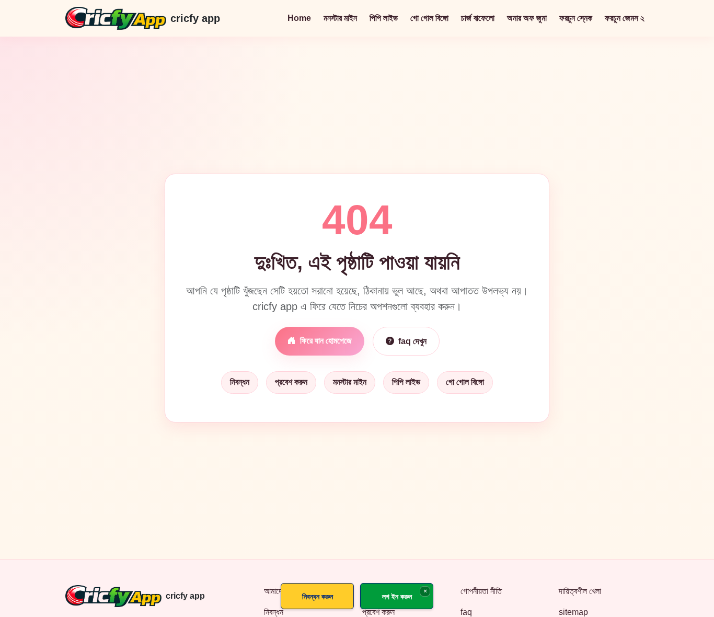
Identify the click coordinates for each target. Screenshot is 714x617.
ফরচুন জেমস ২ (624, 18)
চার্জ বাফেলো (477, 18)
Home (299, 18)
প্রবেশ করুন (291, 382)
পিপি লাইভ (384, 18)
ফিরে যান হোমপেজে (326, 340)
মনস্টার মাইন (340, 18)
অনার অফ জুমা (527, 18)
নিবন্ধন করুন (317, 596)
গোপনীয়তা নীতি (481, 591)
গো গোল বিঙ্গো (429, 18)
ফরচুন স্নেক (575, 18)
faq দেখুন (412, 341)
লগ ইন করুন (397, 596)
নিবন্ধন (239, 382)
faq (466, 612)
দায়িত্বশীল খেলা (580, 591)
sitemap (573, 612)
